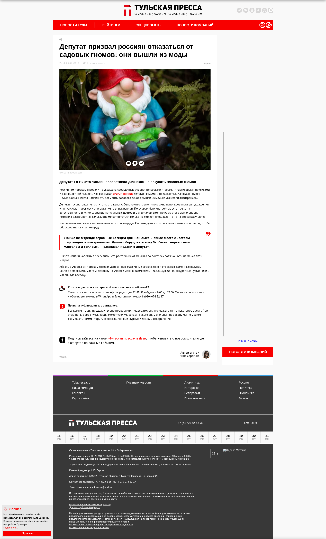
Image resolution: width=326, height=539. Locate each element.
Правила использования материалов (90, 504)
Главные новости (138, 382)
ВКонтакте (250, 422)
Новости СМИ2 (248, 340)
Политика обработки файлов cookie (89, 527)
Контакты (78, 393)
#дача (207, 63)
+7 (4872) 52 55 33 (190, 423)
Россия (244, 382)
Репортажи (192, 393)
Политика (245, 387)
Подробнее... (10, 527)
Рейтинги (111, 25)
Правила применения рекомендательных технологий (99, 521)
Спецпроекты (148, 25)
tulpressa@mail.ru (102, 487)
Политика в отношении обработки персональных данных (101, 524)
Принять (27, 533)
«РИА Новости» (123, 194)
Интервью (191, 387)
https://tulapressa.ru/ (122, 450)
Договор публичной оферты (84, 507)
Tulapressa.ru (81, 382)
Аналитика (192, 382)
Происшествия (194, 398)
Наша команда (82, 387)
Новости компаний (195, 25)
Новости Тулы (73, 25)
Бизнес (244, 398)
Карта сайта (80, 398)
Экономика (246, 393)
